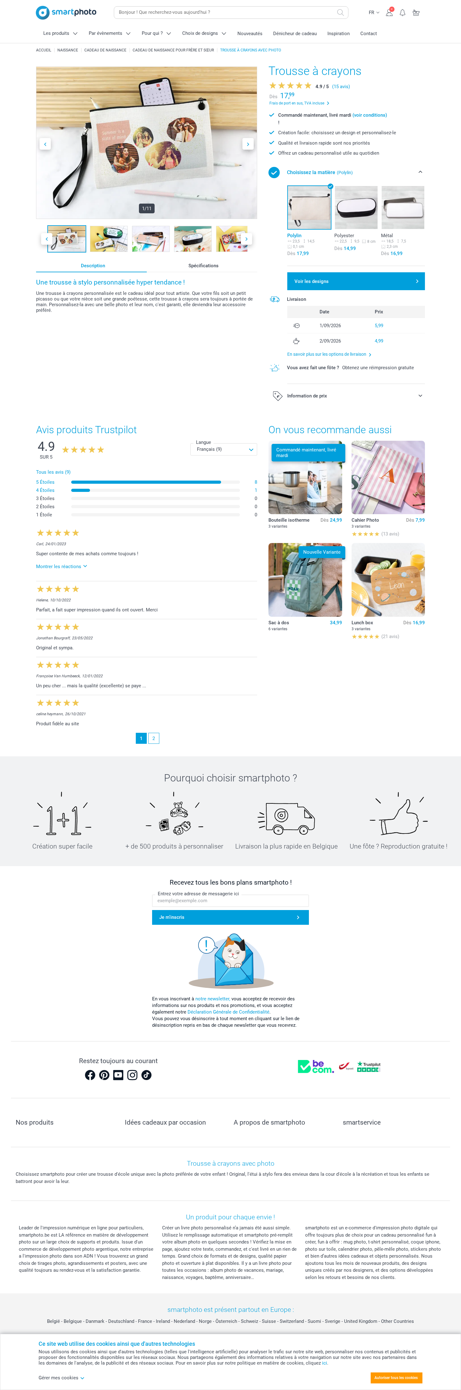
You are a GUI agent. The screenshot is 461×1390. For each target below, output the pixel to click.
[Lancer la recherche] (341, 13)
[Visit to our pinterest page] (104, 1075)
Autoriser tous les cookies (396, 1378)
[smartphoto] (66, 13)
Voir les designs (311, 281)
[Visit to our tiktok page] (146, 1075)
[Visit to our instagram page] (132, 1075)
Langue (203, 442)
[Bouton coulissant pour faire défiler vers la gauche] (45, 144)
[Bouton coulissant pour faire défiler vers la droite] (248, 144)
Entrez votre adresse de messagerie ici (198, 894)
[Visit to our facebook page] (90, 1075)
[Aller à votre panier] (416, 12)
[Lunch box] (388, 579)
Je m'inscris (171, 917)
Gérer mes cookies (58, 1378)
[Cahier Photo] (388, 477)
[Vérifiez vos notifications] (403, 12)
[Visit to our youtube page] (118, 1075)
